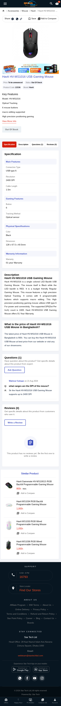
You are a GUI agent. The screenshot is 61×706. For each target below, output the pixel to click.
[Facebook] (27, 678)
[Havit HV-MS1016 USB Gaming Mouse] (30, 43)
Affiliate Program (17, 605)
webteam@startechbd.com (30, 655)
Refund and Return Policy (42, 614)
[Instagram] (42, 678)
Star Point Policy (14, 618)
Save (32, 18)
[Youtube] (35, 678)
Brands (30, 623)
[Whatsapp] (20, 678)
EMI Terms (34, 605)
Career (29, 618)
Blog (38, 618)
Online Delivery (22, 609)
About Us (47, 605)
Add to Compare (47, 18)
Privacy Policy (39, 609)
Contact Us (49, 618)
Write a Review (15, 422)
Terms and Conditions (17, 614)
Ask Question (14, 370)
